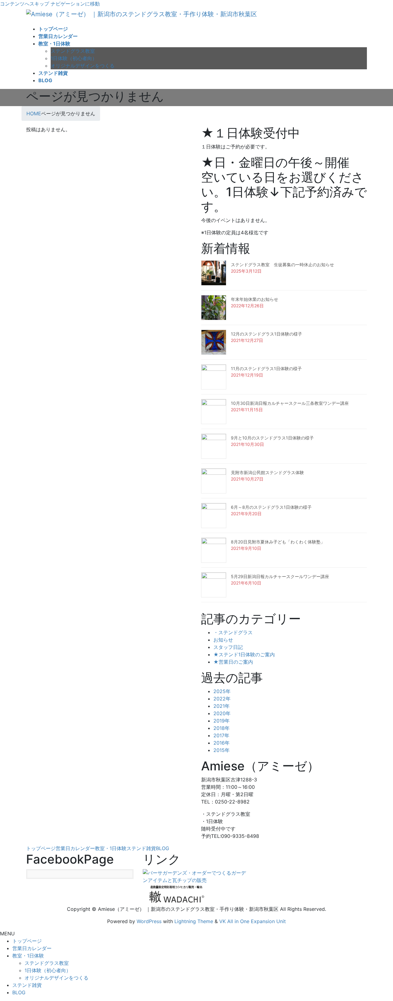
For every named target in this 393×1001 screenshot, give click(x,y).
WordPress (149, 921)
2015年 (221, 750)
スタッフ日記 (228, 647)
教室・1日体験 (110, 848)
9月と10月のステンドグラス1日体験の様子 (272, 437)
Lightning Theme (193, 921)
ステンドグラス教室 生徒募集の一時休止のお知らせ (282, 264)
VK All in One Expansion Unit (252, 921)
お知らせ (223, 640)
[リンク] (196, 876)
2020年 (222, 713)
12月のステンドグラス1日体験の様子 (266, 333)
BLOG (162, 848)
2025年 (222, 691)
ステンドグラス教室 (73, 51)
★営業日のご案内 (233, 662)
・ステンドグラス (233, 632)
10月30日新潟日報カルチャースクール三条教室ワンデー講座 (290, 403)
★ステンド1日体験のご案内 (244, 654)
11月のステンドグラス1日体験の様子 (266, 368)
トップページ (41, 848)
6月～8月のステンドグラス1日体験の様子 (271, 507)
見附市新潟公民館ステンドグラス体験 (267, 472)
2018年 (221, 728)
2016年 (221, 743)
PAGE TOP (379, 965)
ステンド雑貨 (141, 848)
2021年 (221, 706)
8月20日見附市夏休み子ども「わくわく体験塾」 (278, 541)
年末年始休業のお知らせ (254, 299)
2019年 (221, 721)
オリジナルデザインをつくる (83, 66)
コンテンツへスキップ (24, 4)
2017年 (221, 735)
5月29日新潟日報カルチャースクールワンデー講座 (280, 576)
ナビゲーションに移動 (75, 4)
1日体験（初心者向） (74, 58)
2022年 (222, 699)
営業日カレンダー (75, 848)
